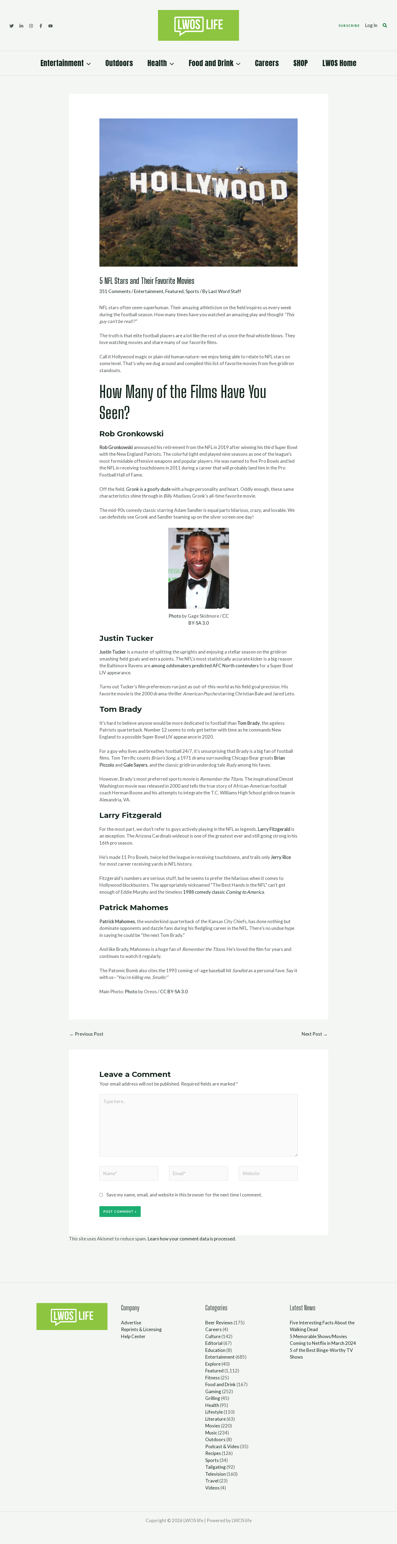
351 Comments (115, 291)
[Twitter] (11, 26)
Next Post (315, 1034)
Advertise (131, 1322)
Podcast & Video (222, 1446)
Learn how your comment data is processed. (192, 1239)
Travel (211, 1481)
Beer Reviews (219, 1322)
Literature (215, 1419)
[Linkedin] (21, 26)
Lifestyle (214, 1412)
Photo (175, 616)
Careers (267, 63)
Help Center (133, 1336)
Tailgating (215, 1467)
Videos (212, 1488)
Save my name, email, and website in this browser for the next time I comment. (184, 1195)
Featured (174, 291)
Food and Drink (211, 63)
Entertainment (62, 63)
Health (157, 63)
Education (215, 1350)
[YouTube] (50, 26)
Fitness (212, 1377)
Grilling (212, 1398)
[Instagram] (31, 26)
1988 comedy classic (223, 892)
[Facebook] (41, 26)
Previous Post (86, 1034)
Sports (192, 291)
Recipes (213, 1453)
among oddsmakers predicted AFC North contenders (205, 665)
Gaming (213, 1391)
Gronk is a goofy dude (148, 489)
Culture (213, 1336)
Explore (213, 1364)
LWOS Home (339, 63)
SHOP (300, 63)
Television (215, 1474)
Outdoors (119, 63)
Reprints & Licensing (141, 1329)
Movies (212, 1426)
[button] (349, 25)
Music (211, 1433)
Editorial (214, 1343)
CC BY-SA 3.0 (174, 991)
